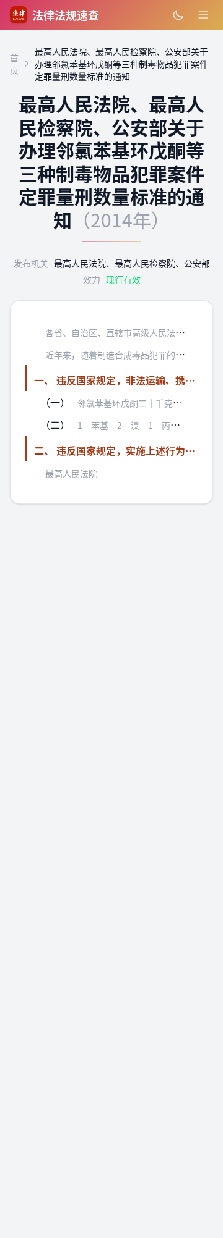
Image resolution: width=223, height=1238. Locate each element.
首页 (14, 63)
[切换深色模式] (178, 15)
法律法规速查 (65, 15)
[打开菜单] (203, 15)
